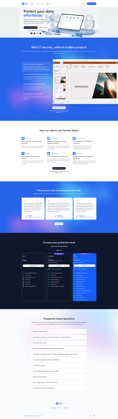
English (49, 3)
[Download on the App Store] (37, 33)
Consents (65, 407)
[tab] (37, 67)
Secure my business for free (31, 27)
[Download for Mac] (34, 33)
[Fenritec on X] (90, 416)
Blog (42, 3)
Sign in (83, 3)
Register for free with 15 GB (59, 107)
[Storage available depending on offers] (63, 286)
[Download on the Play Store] (40, 33)
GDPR (60, 407)
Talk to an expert (43, 27)
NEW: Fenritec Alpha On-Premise (36, 30)
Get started (59, 265)
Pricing (37, 3)
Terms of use (53, 407)
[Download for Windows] (31, 33)
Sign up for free (33, 265)
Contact (32, 3)
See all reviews (59, 223)
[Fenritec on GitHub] (93, 416)
